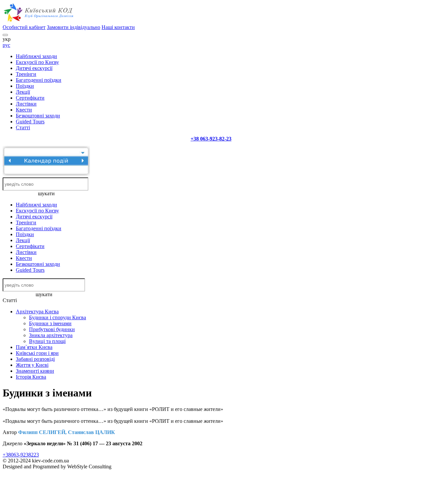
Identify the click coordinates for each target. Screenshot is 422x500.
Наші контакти (118, 27)
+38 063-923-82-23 (211, 138)
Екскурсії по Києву (37, 62)
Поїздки (25, 86)
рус (6, 45)
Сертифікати (30, 98)
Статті (23, 127)
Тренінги (26, 74)
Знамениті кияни (35, 371)
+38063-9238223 (21, 454)
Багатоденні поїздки (38, 80)
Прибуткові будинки (52, 329)
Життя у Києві (32, 365)
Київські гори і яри (37, 353)
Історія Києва (31, 377)
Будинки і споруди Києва (57, 317)
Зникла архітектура (51, 335)
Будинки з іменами (50, 323)
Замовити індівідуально (73, 27)
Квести (24, 109)
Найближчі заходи (36, 56)
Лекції (23, 92)
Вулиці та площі (47, 341)
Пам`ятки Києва (34, 347)
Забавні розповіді (35, 359)
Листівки (26, 104)
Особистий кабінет (24, 27)
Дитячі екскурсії (34, 68)
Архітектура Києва (37, 311)
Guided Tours (30, 121)
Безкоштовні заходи (38, 115)
